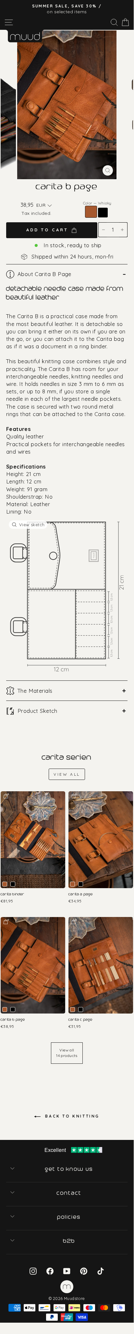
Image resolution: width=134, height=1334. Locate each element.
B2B (69, 1241)
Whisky (91, 211)
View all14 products (67, 1053)
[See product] (33, 839)
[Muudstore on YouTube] (66, 1271)
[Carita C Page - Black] (80, 1009)
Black (103, 212)
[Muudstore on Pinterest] (83, 1271)
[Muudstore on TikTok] (100, 1271)
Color (97, 203)
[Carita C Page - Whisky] (72, 1009)
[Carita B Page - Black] (12, 1009)
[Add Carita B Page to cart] (6, 921)
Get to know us (69, 1169)
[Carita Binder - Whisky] (4, 884)
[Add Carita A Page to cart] (73, 795)
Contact (69, 1193)
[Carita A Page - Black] (80, 884)
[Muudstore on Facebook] (50, 1271)
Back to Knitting (71, 1116)
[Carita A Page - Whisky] (72, 884)
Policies (69, 1217)
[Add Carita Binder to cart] (6, 795)
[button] (44, 205)
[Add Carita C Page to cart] (73, 921)
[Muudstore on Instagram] (33, 1271)
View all (67, 774)
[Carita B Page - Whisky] (4, 1009)
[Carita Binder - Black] (12, 884)
